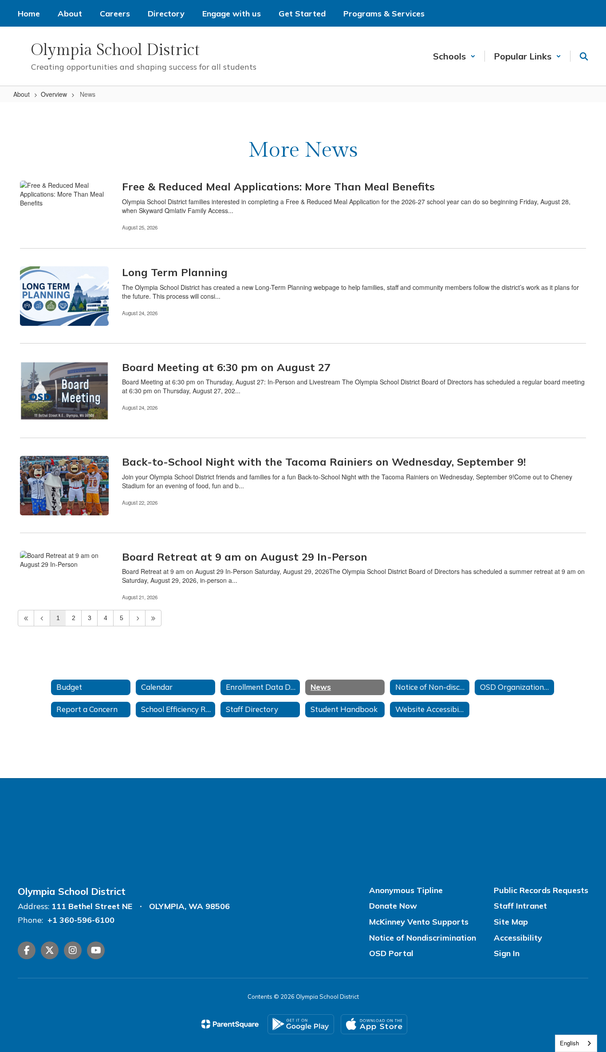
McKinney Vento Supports (418, 922)
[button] (454, 56)
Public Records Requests (541, 890)
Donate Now (393, 906)
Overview (54, 94)
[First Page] (26, 618)
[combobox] (576, 1043)
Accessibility (518, 938)
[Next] (137, 618)
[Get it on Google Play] (301, 1024)
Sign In (506, 953)
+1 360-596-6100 (80, 920)
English (569, 1043)
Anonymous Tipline (406, 890)
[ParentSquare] (230, 1024)
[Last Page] (153, 618)
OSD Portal (391, 953)
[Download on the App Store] (374, 1024)
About (21, 94)
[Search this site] (583, 56)
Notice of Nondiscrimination (422, 938)
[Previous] (42, 618)
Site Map (511, 922)
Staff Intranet (520, 906)
